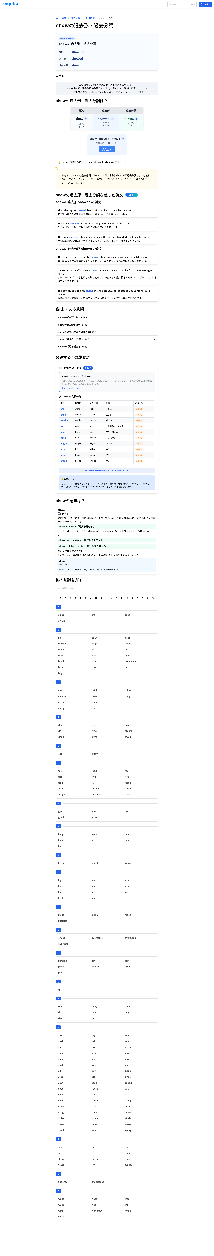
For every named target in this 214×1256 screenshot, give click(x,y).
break (63, 460)
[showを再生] (86, 118)
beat (63, 437)
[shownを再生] (136, 119)
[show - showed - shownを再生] (122, 138)
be (61, 426)
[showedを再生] (112, 119)
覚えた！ (107, 149)
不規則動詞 (89, 18)
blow (63, 455)
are (62, 408)
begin (63, 443)
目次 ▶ (60, 76)
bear (63, 432)
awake (64, 420)
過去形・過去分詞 (71, 18)
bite (62, 449)
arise (63, 414)
